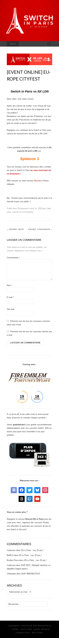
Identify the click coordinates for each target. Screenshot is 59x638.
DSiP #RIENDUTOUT (30, 574)
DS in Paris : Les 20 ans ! (32, 550)
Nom (9, 285)
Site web (10, 309)
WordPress (44, 626)
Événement (23, 208)
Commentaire (13, 257)
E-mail (10, 297)
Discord (37, 181)
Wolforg (37, 633)
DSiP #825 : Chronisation (40, 229)
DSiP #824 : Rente (15, 229)
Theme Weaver (41, 629)
